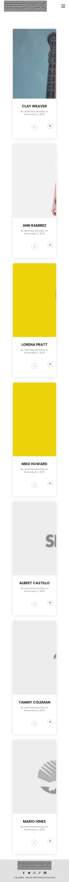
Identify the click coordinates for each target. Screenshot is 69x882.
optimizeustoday (34, 111)
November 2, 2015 (34, 114)
